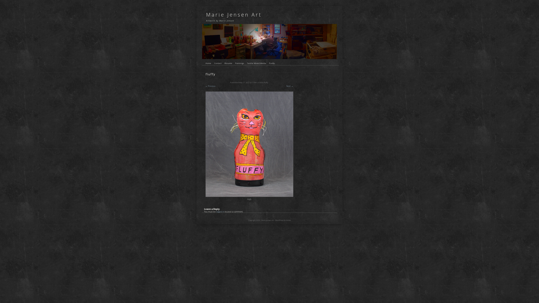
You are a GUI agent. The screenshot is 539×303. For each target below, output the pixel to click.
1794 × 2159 (257, 82)
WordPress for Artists (283, 220)
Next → (289, 86)
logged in (220, 211)
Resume (228, 63)
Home (208, 63)
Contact (218, 63)
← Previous (210, 86)
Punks (272, 63)
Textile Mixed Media (256, 63)
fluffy (266, 82)
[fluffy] (249, 144)
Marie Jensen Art (234, 14)
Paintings (239, 63)
